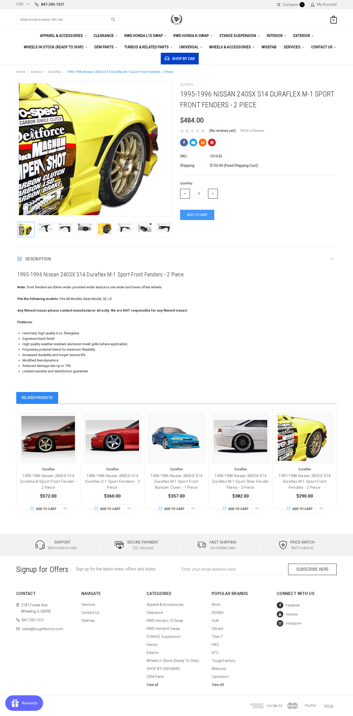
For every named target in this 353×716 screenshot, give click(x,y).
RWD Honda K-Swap (191, 36)
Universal (189, 47)
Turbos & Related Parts (147, 47)
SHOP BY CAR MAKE (163, 669)
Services (292, 47)
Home (20, 72)
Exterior (302, 36)
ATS (215, 653)
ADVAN (217, 613)
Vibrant (217, 629)
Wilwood (219, 669)
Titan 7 (217, 637)
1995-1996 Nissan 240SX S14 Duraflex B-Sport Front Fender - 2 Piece (48, 481)
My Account (327, 4)
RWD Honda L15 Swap (144, 36)
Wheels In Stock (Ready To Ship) (54, 47)
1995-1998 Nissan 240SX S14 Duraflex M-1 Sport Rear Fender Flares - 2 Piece (240, 481)
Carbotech (220, 677)
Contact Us (322, 47)
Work (216, 604)
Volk (215, 621)
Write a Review (252, 131)
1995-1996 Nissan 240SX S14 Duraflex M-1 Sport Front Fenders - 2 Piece (120, 72)
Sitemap (88, 621)
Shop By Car (183, 59)
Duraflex (54, 72)
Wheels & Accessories (230, 47)
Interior (275, 36)
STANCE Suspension (238, 36)
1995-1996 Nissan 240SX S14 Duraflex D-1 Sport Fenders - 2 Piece (112, 481)
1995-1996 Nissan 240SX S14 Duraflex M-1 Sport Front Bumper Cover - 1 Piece (176, 481)
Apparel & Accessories (62, 36)
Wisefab (269, 47)
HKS (215, 645)
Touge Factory (223, 661)
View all (152, 685)
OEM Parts (104, 47)
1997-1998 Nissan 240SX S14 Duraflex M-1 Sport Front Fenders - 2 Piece (305, 481)
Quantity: (186, 183)
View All (218, 685)
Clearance (104, 36)
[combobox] (68, 19)
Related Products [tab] (37, 397)
